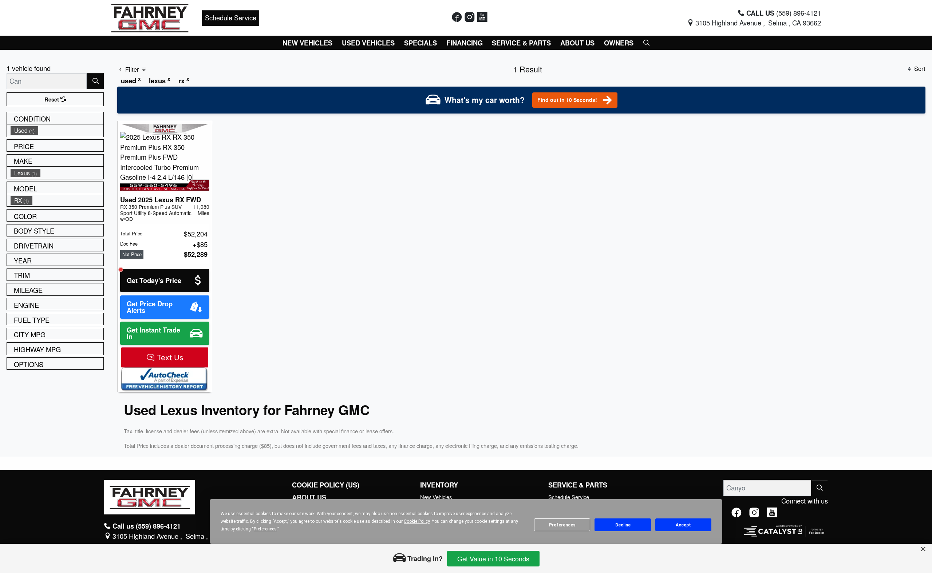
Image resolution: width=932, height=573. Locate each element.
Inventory (439, 485)
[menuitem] (57, 130)
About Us (309, 497)
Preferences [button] (265, 529)
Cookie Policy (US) (325, 485)
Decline (623, 525)
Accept (683, 525)
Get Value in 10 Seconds (493, 558)
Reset (52, 99)
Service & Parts (577, 485)
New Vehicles (436, 497)
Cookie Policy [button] (417, 521)
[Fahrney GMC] (150, 16)
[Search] (95, 81)
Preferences (562, 525)
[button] (307, 43)
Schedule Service (230, 17)
